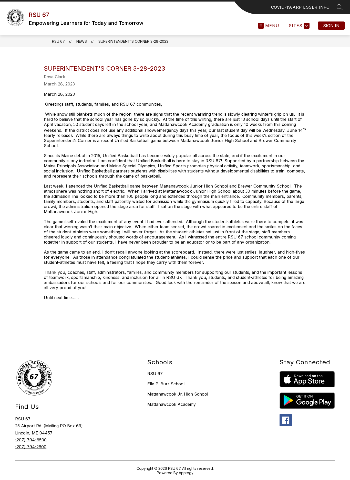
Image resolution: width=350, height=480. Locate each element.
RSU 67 (58, 41)
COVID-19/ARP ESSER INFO (300, 7)
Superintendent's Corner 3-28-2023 (133, 41)
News (81, 41)
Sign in (331, 25)
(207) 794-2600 (30, 446)
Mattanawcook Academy (171, 404)
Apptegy (186, 473)
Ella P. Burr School (165, 383)
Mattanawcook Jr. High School (177, 394)
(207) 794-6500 (31, 439)
